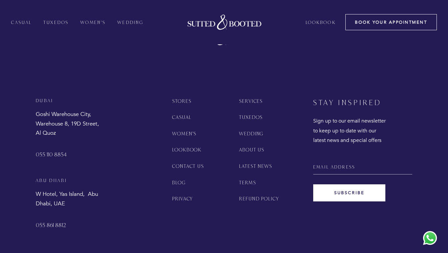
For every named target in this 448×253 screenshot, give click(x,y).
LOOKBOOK (187, 149)
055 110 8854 (51, 154)
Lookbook (321, 22)
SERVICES (251, 101)
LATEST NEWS (256, 166)
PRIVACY (182, 198)
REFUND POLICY (259, 198)
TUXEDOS (251, 117)
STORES (182, 101)
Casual (21, 22)
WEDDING (251, 133)
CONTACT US (188, 166)
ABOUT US (252, 149)
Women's (93, 22)
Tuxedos (56, 22)
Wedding (130, 22)
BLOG (179, 182)
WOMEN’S (184, 133)
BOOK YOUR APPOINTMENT (391, 22)
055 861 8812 (51, 224)
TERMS (247, 182)
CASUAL (182, 117)
